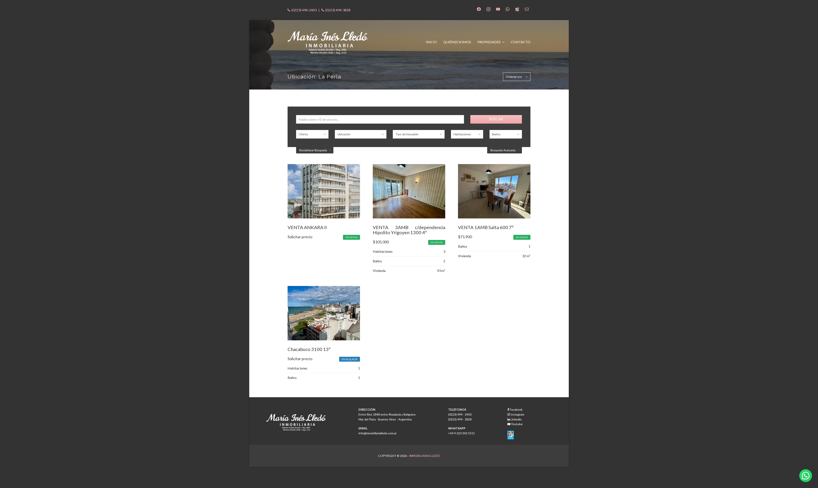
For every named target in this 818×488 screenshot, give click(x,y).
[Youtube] (498, 9)
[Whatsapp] (507, 9)
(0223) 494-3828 (337, 10)
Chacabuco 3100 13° (309, 349)
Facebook (516, 409)
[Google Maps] (517, 9)
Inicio (431, 42)
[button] (805, 475)
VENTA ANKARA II (307, 227)
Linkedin (516, 419)
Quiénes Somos (457, 42)
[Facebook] (478, 9)
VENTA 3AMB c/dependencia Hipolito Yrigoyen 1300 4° (409, 229)
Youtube (516, 424)
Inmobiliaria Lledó (424, 456)
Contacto (520, 42)
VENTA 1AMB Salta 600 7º (486, 227)
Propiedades (489, 42)
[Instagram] (488, 9)
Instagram (517, 414)
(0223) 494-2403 (304, 10)
